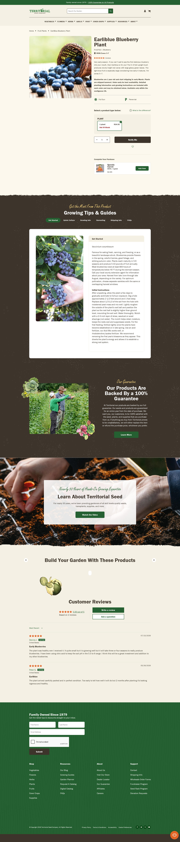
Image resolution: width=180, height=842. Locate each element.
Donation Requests (138, 793)
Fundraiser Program (139, 784)
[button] (99, 58)
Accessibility (112, 827)
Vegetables (34, 770)
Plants (32, 784)
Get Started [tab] (53, 220)
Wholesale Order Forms (140, 779)
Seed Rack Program (139, 788)
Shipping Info (136, 774)
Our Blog (64, 770)
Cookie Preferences (125, 827)
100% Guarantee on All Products (101, 2)
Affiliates (101, 788)
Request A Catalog (68, 784)
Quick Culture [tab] (69, 220)
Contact (133, 770)
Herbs (31, 779)
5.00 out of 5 (78, 611)
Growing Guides (67, 774)
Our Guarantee (103, 784)
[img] (35, 636)
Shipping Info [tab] (116, 220)
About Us (101, 770)
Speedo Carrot (111, 165)
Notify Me (132, 139)
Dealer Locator (103, 779)
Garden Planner (67, 779)
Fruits (31, 788)
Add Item (142, 168)
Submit (39, 751)
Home (31, 31)
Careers (100, 793)
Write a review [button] (108, 610)
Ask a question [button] (108, 616)
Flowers (32, 774)
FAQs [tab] (129, 220)
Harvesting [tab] (100, 220)
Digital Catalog (66, 788)
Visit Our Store (103, 774)
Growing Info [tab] (85, 220)
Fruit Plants (42, 31)
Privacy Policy (86, 827)
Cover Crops (34, 793)
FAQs (62, 793)
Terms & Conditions (99, 827)
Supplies (33, 798)
